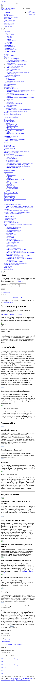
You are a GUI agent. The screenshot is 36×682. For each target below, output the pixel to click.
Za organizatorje (31, 12)
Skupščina (10, 36)
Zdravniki (8, 137)
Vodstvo (9, 37)
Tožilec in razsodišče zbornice (15, 261)
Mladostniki (10, 237)
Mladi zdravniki (8, 106)
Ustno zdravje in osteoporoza (15, 251)
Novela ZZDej (8, 267)
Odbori (9, 39)
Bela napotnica (11, 63)
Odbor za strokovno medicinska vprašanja (18, 255)
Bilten (7, 78)
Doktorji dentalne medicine (11, 140)
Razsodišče (10, 42)
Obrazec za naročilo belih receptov (16, 60)
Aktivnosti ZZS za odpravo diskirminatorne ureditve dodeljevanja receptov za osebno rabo (21, 90)
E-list (6, 8)
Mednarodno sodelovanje (10, 49)
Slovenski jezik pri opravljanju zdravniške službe (17, 212)
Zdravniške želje (8, 269)
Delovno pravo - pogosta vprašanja (15, 155)
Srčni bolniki (10, 243)
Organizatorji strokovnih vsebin (15, 133)
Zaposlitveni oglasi (12, 105)
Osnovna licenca (11, 127)
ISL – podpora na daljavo (23, 680)
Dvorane (8, 173)
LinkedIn (4, 673)
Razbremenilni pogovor (13, 69)
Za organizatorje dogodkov (11, 193)
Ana (8, 190)
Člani (8, 132)
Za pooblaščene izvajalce (12, 160)
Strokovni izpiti (8, 142)
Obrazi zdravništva (9, 219)
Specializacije (7, 18)
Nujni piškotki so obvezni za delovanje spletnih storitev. (15, 329)
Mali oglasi (10, 102)
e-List (5, 149)
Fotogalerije (7, 85)
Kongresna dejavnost (9, 20)
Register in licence (9, 15)
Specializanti (10, 93)
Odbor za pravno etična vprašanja (16, 257)
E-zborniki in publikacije (10, 84)
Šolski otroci (10, 236)
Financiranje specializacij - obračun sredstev (19, 166)
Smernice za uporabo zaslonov (14, 227)
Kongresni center (8, 172)
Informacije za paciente (12, 254)
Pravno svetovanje (9, 24)
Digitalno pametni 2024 (13, 231)
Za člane (29, 11)
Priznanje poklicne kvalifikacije (12, 204)
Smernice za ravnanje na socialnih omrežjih (15, 263)
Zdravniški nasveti (9, 221)
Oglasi (7, 100)
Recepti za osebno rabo (12, 88)
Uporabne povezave (12, 228)
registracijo (20, 281)
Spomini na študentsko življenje (12, 114)
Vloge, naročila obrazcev (12, 58)
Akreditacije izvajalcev (13, 161)
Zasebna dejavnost (11, 108)
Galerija (9, 184)
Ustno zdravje (9, 233)
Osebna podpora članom (12, 67)
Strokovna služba (8, 43)
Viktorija (9, 176)
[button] (18, 389)
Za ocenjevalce (31, 14)
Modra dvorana (11, 175)
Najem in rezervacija (9, 197)
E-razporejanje (11, 8)
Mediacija (10, 70)
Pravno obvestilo (15, 678)
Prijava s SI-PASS (18, 297)
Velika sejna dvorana (12, 187)
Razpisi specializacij (9, 148)
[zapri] (1, 387)
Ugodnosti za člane (9, 87)
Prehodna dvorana (12, 182)
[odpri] (3, 387)
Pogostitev (7, 194)
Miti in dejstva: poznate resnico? (12, 222)
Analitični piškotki (5, 331)
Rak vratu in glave (12, 246)
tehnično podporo (8, 302)
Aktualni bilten (11, 79)
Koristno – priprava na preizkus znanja (17, 210)
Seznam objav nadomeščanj (14, 103)
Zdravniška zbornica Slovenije (10, 659)
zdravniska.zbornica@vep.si (14, 644)
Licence (8, 123)
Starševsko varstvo (12, 158)
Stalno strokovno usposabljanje (14, 130)
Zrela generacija (11, 239)
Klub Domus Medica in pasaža (15, 179)
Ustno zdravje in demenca (14, 248)
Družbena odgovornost (10, 51)
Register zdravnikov (9, 121)
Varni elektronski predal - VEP (15, 66)
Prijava (2, 4)
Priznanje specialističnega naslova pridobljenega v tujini (18, 206)
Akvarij (9, 178)
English (3, 1)
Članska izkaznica (9, 55)
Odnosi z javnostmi (9, 23)
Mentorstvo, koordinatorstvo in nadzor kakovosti (20, 163)
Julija (8, 181)
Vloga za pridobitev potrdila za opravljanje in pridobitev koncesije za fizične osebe (19, 110)
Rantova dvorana (11, 185)
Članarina (6, 57)
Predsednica (7, 33)
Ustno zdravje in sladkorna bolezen (16, 249)
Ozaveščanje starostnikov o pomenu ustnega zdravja (21, 252)
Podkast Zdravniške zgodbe (11, 264)
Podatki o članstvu (9, 48)
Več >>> (12, 626)
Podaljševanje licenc (12, 126)
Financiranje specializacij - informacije (17, 164)
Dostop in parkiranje (9, 196)
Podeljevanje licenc (12, 124)
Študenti (6, 112)
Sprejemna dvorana (12, 188)
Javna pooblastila (8, 45)
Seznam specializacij (9, 146)
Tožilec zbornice (11, 40)
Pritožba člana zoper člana (11, 117)
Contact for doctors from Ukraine (13, 213)
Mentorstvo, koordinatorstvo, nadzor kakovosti (16, 151)
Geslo (2, 286)
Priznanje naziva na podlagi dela (15, 129)
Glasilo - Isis (7, 82)
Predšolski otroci (11, 234)
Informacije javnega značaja (8, 680)
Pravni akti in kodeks (9, 46)
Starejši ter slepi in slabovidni (15, 240)
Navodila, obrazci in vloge (11, 152)
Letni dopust (10, 157)
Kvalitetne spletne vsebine (14, 230)
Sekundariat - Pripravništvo (11, 17)
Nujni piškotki (4, 325)
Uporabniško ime (5, 284)
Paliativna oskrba (8, 26)
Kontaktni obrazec (5, 641)
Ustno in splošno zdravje (13, 242)
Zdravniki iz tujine (9, 21)
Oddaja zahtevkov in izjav (14, 167)
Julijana (9, 191)
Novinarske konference (10, 218)
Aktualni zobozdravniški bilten (15, 81)
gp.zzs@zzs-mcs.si (10, 639)
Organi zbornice (10, 34)
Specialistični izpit (9, 154)
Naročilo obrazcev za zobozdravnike (17, 61)
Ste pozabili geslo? (6, 292)
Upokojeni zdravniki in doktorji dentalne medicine (20, 97)
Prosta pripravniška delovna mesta (16, 139)
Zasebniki (10, 99)
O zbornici (7, 12)
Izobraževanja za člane (10, 76)
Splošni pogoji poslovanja (27, 678)
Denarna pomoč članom (13, 75)
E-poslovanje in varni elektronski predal (16, 64)
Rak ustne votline (12, 245)
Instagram (5, 667)
